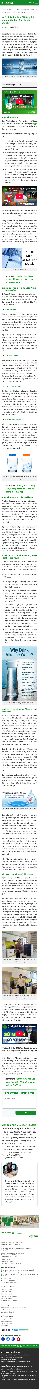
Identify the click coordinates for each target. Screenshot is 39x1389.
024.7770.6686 (7, 1278)
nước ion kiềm (7, 297)
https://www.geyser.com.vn (10, 1282)
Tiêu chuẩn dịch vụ (6, 1298)
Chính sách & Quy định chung (9, 1296)
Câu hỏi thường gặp (6, 1323)
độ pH (35, 124)
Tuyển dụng (4, 1325)
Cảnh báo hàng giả (6, 1321)
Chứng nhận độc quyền (7, 1312)
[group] (19, 1221)
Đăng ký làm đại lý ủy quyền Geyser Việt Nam (14, 1307)
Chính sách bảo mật (6, 1294)
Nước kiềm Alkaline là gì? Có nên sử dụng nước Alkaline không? (20, 279)
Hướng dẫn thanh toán (7, 1319)
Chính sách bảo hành (7, 1289)
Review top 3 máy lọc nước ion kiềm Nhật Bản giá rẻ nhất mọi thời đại (20, 1082)
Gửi (26, 1112)
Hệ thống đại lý (5, 1310)
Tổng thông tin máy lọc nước (9, 1300)
